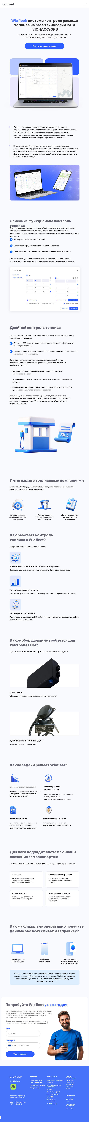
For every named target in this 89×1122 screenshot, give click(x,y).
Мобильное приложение (51, 1100)
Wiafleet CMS (51, 1104)
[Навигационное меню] (85, 4)
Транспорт (69, 1080)
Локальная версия (53, 1092)
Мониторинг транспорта (55, 1080)
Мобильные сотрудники (70, 1083)
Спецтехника (35, 1088)
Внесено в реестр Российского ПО (17, 1097)
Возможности (52, 1076)
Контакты (69, 1099)
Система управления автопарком (54, 1086)
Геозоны (50, 1083)
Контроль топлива (53, 1094)
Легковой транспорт (37, 1085)
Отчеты (49, 1089)
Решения (33, 1076)
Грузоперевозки (36, 1080)
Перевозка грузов (69, 1087)
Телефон (10, 1040)
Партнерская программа (70, 1105)
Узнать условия (20, 1054)
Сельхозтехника (36, 1083)
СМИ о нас (69, 1109)
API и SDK (50, 1097)
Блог (67, 1102)
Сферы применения (70, 1077)
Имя (8, 1028)
